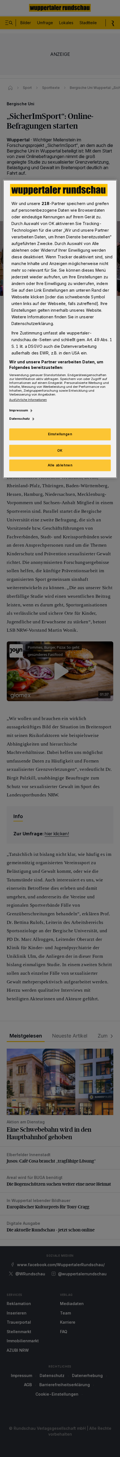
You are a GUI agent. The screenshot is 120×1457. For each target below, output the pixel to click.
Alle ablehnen (60, 465)
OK (60, 450)
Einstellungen (60, 434)
